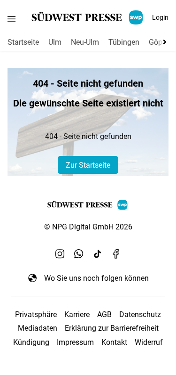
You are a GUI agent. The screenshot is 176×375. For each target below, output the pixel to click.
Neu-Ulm (85, 42)
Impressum (75, 342)
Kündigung (31, 342)
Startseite (23, 42)
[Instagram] (60, 253)
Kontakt (114, 342)
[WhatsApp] (78, 253)
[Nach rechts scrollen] (162, 41)
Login (160, 17)
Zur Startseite (88, 165)
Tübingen (123, 42)
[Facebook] (116, 253)
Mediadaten (37, 328)
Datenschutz (140, 314)
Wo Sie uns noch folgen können (96, 278)
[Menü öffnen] (11, 18)
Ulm (54, 42)
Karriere (77, 314)
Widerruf (149, 342)
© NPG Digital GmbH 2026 (88, 226)
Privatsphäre (36, 314)
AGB (104, 314)
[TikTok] (97, 253)
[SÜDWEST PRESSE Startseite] (88, 17)
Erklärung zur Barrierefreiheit (112, 328)
